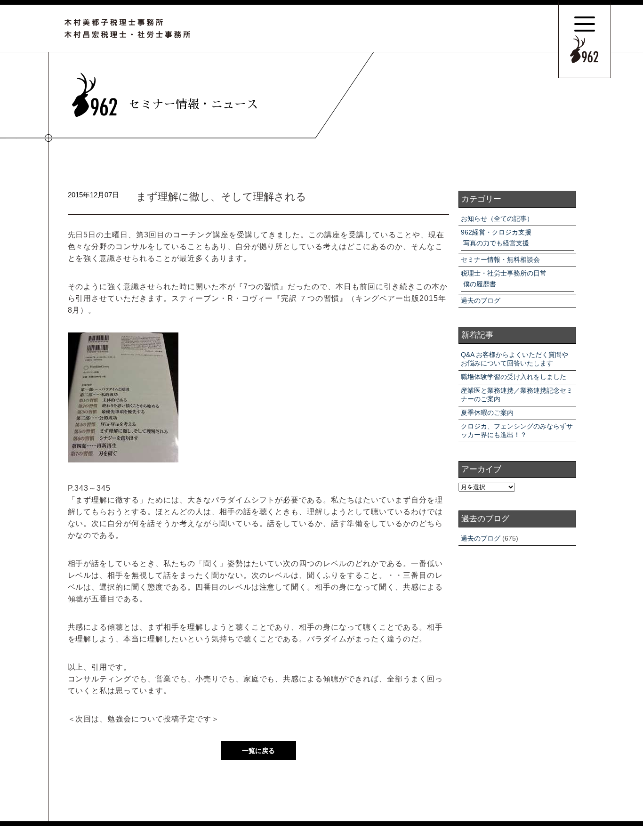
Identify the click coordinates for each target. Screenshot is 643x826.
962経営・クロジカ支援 (496, 232)
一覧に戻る (258, 750)
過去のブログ (480, 300)
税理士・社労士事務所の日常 (504, 273)
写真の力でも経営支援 (496, 243)
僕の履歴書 (479, 284)
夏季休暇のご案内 (487, 412)
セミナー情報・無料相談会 (500, 259)
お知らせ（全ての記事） (497, 218)
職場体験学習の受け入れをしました (513, 377)
